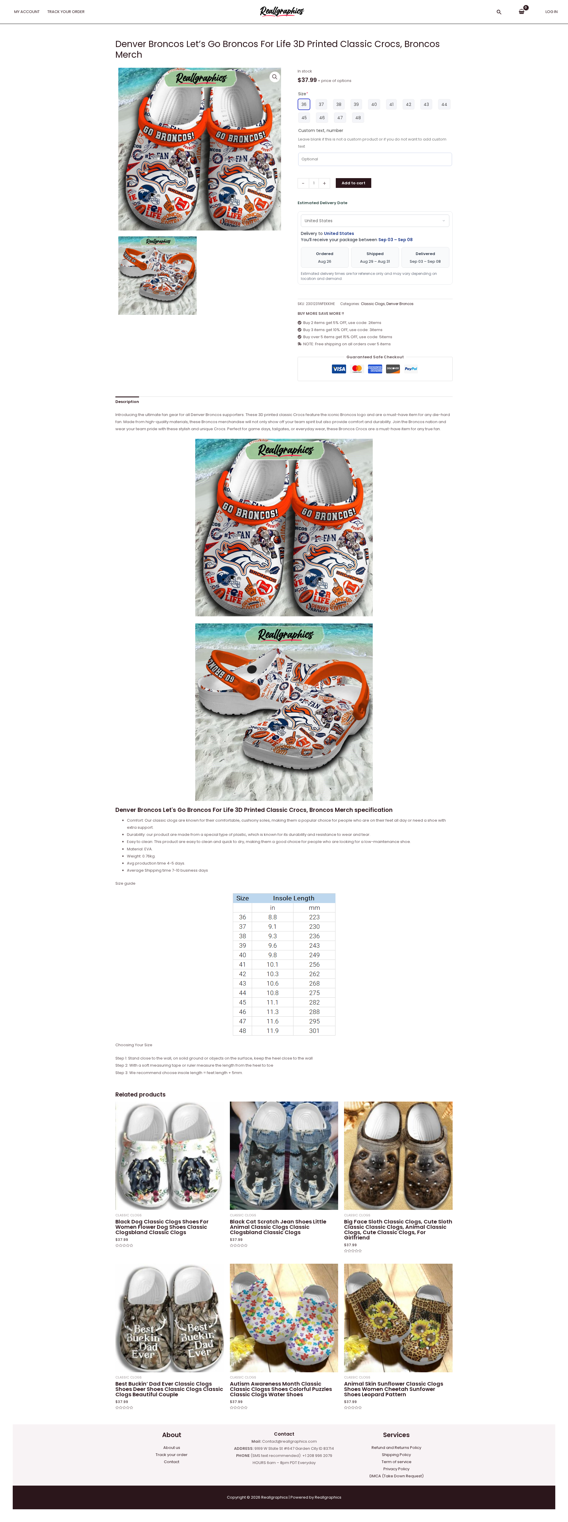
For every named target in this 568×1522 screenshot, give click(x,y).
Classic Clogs (373, 304)
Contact (171, 1462)
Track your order (172, 1454)
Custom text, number (320, 130)
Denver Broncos (400, 304)
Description (127, 401)
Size (303, 94)
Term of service (397, 1462)
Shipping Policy (396, 1454)
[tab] (127, 401)
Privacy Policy (396, 1469)
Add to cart (353, 183)
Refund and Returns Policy (396, 1447)
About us (171, 1447)
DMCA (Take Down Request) (396, 1476)
